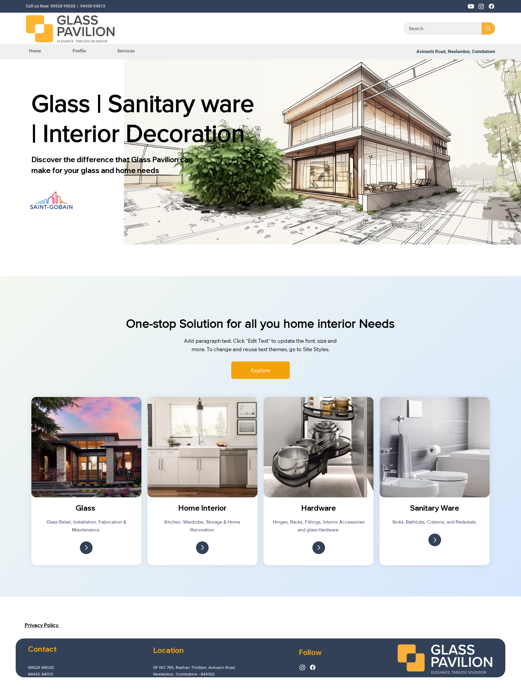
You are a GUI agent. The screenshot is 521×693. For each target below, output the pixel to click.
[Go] (86, 547)
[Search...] (488, 28)
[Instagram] (302, 667)
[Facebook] (312, 667)
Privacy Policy (42, 625)
